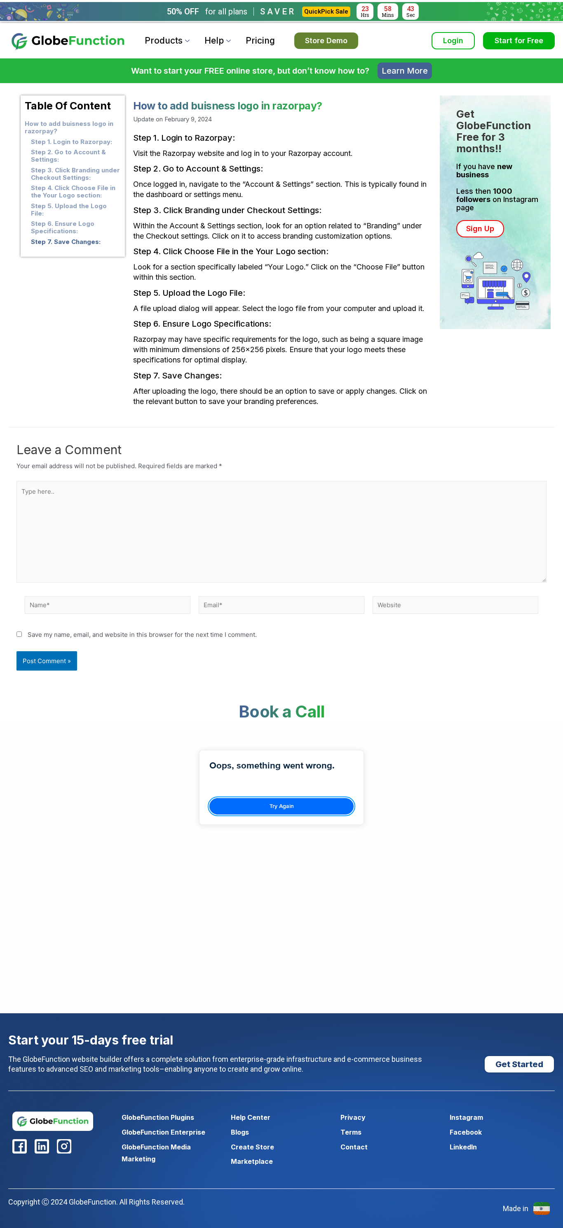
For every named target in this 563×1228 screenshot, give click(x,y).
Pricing (260, 40)
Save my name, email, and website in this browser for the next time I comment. (142, 634)
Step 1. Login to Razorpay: (71, 142)
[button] (480, 228)
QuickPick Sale (326, 11)
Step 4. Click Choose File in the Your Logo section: (73, 191)
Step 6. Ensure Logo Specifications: (62, 227)
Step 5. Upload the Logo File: (69, 209)
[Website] (455, 607)
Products (164, 40)
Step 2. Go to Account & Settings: (68, 156)
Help (214, 40)
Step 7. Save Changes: (66, 242)
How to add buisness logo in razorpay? (69, 127)
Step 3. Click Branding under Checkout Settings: (75, 174)
